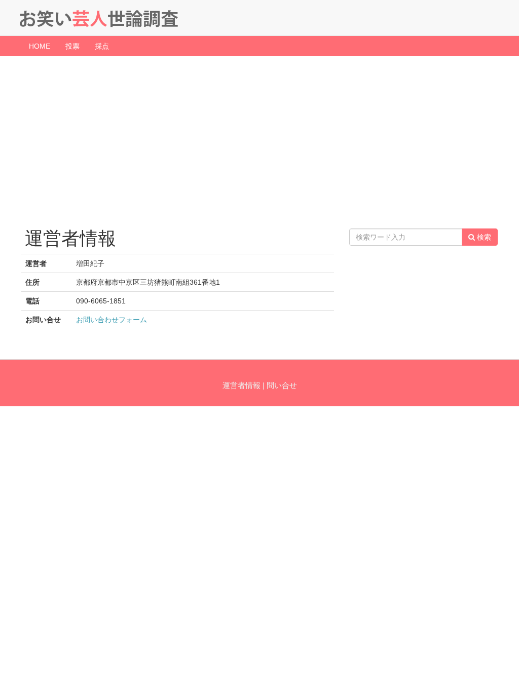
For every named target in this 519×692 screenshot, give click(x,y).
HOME (39, 46)
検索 (483, 237)
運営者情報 (242, 385)
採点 (102, 46)
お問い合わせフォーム (111, 320)
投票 (72, 46)
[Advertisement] (259, 137)
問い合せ (282, 385)
